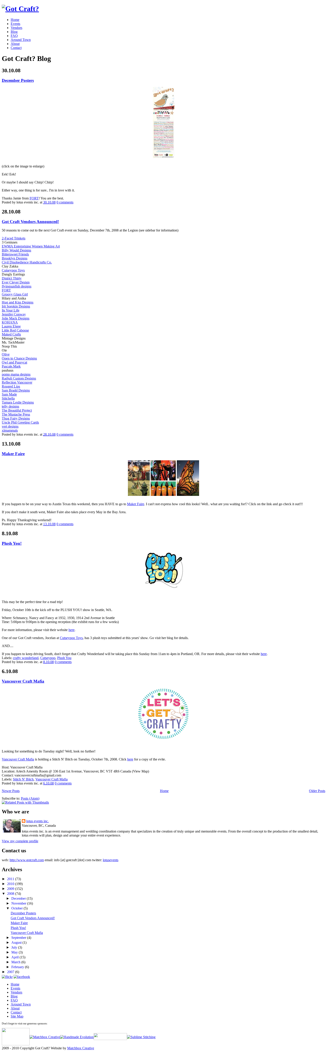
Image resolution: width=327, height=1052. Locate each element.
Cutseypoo (47, 658)
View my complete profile (20, 841)
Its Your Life (10, 310)
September (19, 937)
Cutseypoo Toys (13, 270)
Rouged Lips (11, 386)
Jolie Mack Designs (15, 318)
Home (15, 20)
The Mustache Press (16, 414)
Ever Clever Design (16, 282)
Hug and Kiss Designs (17, 302)
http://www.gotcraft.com (27, 860)
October (17, 908)
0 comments (65, 202)
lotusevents (110, 860)
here (72, 630)
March (16, 962)
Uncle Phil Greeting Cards (20, 422)
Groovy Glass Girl (15, 294)
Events (15, 24)
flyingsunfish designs (16, 286)
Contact (16, 48)
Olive (6, 354)
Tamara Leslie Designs (18, 402)
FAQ (14, 36)
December (19, 898)
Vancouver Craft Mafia (23, 681)
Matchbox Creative (80, 1048)
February (18, 967)
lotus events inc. (37, 821)
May (15, 952)
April (15, 957)
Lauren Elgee (11, 326)
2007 (11, 972)
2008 (11, 893)
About (15, 44)
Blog (14, 32)
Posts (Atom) (30, 798)
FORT (34, 198)
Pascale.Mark (11, 366)
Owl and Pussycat (14, 362)
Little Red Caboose (15, 330)
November (19, 903)
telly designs (10, 406)
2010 (11, 884)
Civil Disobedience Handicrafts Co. (27, 262)
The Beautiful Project (17, 410)
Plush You (64, 658)
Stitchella (8, 398)
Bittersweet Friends (15, 254)
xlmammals (10, 430)
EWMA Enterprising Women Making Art (31, 246)
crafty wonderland (25, 658)
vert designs (10, 426)
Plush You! (12, 543)
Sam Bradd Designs (16, 390)
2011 (11, 879)
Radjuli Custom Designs (19, 378)
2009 (11, 889)
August (16, 942)
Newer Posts (11, 791)
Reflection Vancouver (17, 382)
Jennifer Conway (14, 314)
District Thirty (12, 278)
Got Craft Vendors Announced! (30, 221)
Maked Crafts (11, 334)
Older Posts (317, 791)
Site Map (17, 1016)
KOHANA (10, 322)
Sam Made (9, 394)
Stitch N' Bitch (23, 779)
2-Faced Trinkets (13, 238)
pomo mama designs (16, 374)
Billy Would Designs (16, 250)
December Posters (18, 80)
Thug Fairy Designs (16, 418)
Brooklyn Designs (14, 258)
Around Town (21, 40)
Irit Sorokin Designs (16, 306)
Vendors (16, 28)
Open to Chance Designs (19, 358)
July (14, 947)
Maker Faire (13, 453)
